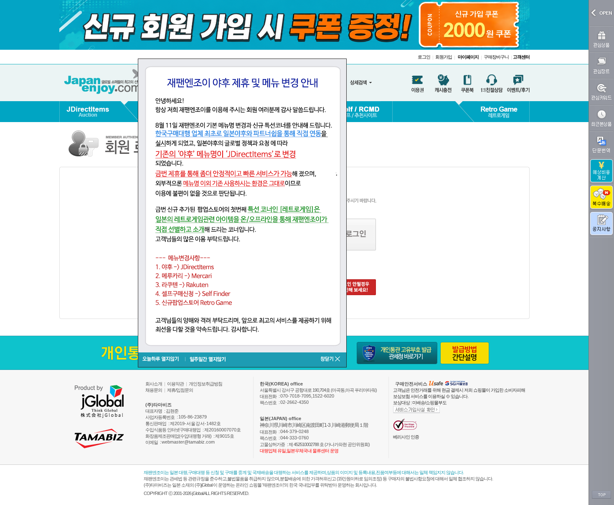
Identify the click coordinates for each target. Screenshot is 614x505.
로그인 (424, 56)
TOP (601, 495)
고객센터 (521, 56)
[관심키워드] (601, 92)
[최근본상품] (601, 118)
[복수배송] (601, 197)
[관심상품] (601, 39)
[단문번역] (601, 144)
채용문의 (153, 390)
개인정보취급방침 (205, 383)
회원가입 (443, 56)
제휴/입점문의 (180, 390)
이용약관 (175, 383)
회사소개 (153, 383)
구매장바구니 (496, 56)
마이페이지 (468, 56)
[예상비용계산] (601, 171)
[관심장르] (601, 65)
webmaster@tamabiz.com (188, 441)
